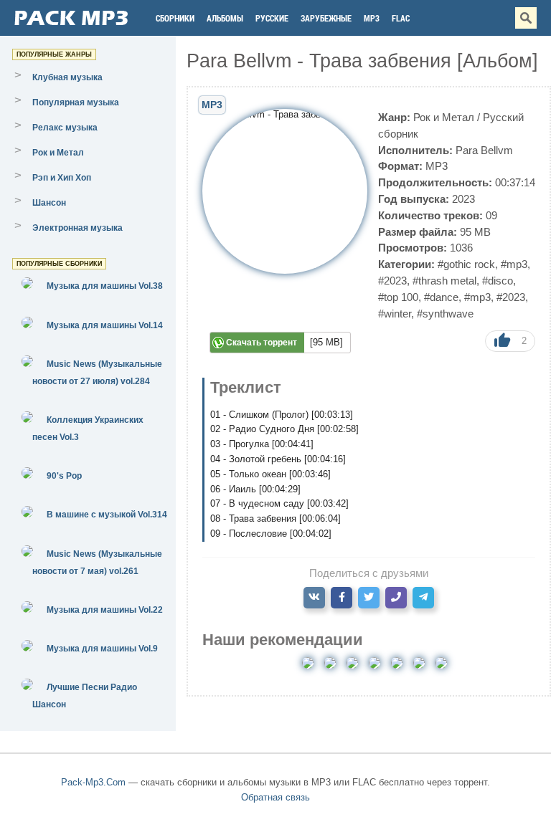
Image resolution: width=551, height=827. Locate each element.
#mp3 (514, 264)
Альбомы (225, 18)
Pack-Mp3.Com (93, 782)
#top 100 (398, 297)
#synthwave (445, 313)
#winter (394, 313)
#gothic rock (466, 264)
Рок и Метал (443, 117)
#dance (441, 297)
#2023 (392, 280)
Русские (271, 18)
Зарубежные (326, 18)
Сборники (175, 18)
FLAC (401, 18)
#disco (497, 280)
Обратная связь (275, 797)
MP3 (372, 18)
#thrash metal (444, 280)
